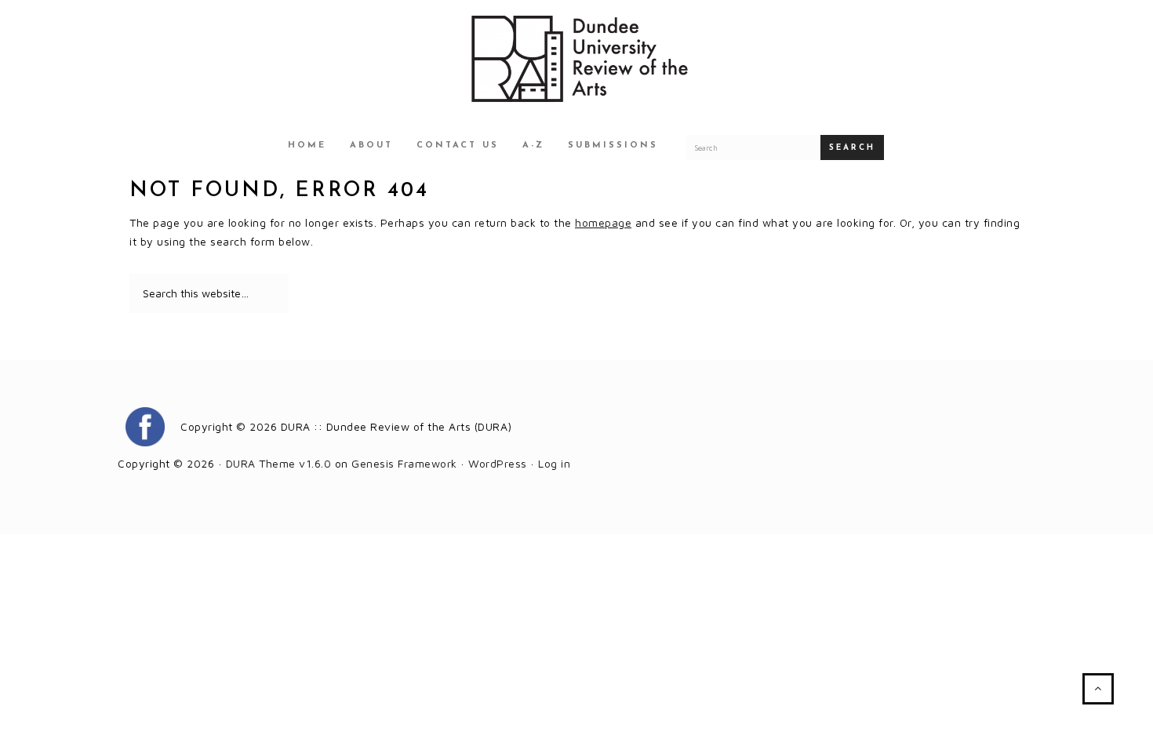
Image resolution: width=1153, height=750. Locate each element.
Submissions (613, 145)
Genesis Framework (404, 463)
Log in (554, 463)
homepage (603, 222)
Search (852, 148)
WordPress (497, 463)
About (371, 145)
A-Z (533, 145)
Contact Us (457, 145)
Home (307, 145)
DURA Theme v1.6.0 (279, 463)
